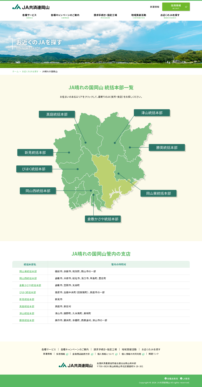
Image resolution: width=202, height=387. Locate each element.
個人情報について (105, 354)
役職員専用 (172, 379)
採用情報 (176, 6)
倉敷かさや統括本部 (30, 285)
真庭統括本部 (26, 306)
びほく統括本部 (27, 292)
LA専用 (186, 379)
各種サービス (29, 16)
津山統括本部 (26, 313)
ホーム (15, 71)
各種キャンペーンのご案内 (65, 16)
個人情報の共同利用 (131, 354)
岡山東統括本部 (28, 271)
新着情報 (154, 7)
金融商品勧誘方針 (81, 354)
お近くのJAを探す (170, 16)
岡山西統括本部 (28, 278)
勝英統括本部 (26, 320)
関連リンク (154, 354)
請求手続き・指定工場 (105, 16)
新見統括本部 (26, 299)
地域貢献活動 (138, 16)
